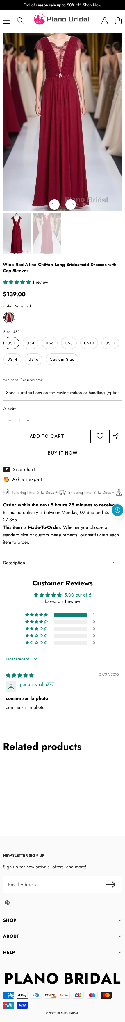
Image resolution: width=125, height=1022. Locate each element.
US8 (69, 343)
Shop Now (92, 5)
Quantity (9, 409)
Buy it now (63, 453)
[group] (17, 234)
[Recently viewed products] (117, 510)
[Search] (20, 20)
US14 (12, 359)
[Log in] (104, 20)
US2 (11, 343)
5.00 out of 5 (77, 595)
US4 (30, 343)
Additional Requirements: (23, 379)
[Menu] (6, 20)
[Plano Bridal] (62, 20)
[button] (118, 20)
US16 (33, 359)
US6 (50, 343)
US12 (110, 343)
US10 (89, 343)
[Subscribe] (110, 884)
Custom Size (62, 359)
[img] (20, 675)
